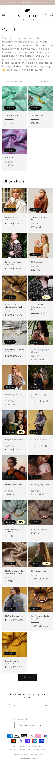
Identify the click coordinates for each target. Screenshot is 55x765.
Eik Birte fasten (37, 262)
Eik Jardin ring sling (39, 571)
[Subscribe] (46, 705)
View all (27, 677)
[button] (3, 14)
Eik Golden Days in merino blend (13, 218)
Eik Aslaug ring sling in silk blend (40, 351)
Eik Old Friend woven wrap (14, 486)
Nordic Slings (25, 746)
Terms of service (20, 754)
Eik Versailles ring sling (14, 616)
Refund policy (24, 750)
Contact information (29, 759)
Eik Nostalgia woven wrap (13, 396)
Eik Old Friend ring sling (38, 396)
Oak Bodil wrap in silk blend (40, 218)
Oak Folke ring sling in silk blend (40, 617)
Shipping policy (38, 754)
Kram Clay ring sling (39, 529)
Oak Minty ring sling (39, 115)
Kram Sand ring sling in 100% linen (14, 350)
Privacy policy (40, 750)
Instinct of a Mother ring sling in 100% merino (39, 307)
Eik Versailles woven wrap (39, 441)
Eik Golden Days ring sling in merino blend (13, 306)
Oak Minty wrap (11, 115)
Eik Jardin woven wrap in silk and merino (14, 441)
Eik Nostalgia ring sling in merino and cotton (14, 572)
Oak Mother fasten (12, 158)
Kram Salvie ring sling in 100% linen (13, 531)
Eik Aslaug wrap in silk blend (40, 486)
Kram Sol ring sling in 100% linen (13, 662)
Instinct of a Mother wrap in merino (13, 263)
